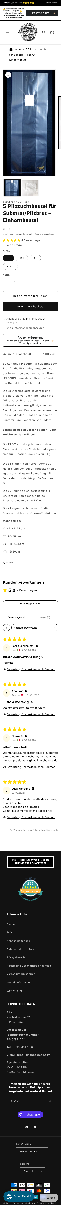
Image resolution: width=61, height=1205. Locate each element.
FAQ (9, 932)
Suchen (11, 924)
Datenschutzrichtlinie (20, 949)
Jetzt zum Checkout (30, 306)
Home (17, 49)
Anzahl (7, 274)
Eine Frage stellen (30, 603)
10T (21, 258)
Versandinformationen (21, 974)
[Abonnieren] (50, 1101)
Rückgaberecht (16, 957)
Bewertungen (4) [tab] (17, 617)
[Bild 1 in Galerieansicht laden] (12, 188)
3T (8, 258)
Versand (20, 234)
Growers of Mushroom (24, 1203)
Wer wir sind (15, 990)
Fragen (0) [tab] (44, 617)
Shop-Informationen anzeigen (25, 327)
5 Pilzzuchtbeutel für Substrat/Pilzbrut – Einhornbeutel (28, 54)
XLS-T (10, 266)
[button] (7, 32)
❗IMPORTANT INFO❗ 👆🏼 (42, 13)
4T (35, 258)
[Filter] (6, 627)
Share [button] (10, 562)
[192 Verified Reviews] (30, 902)
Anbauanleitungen (18, 940)
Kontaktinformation (19, 982)
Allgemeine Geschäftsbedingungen (29, 965)
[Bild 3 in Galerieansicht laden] (30, 188)
